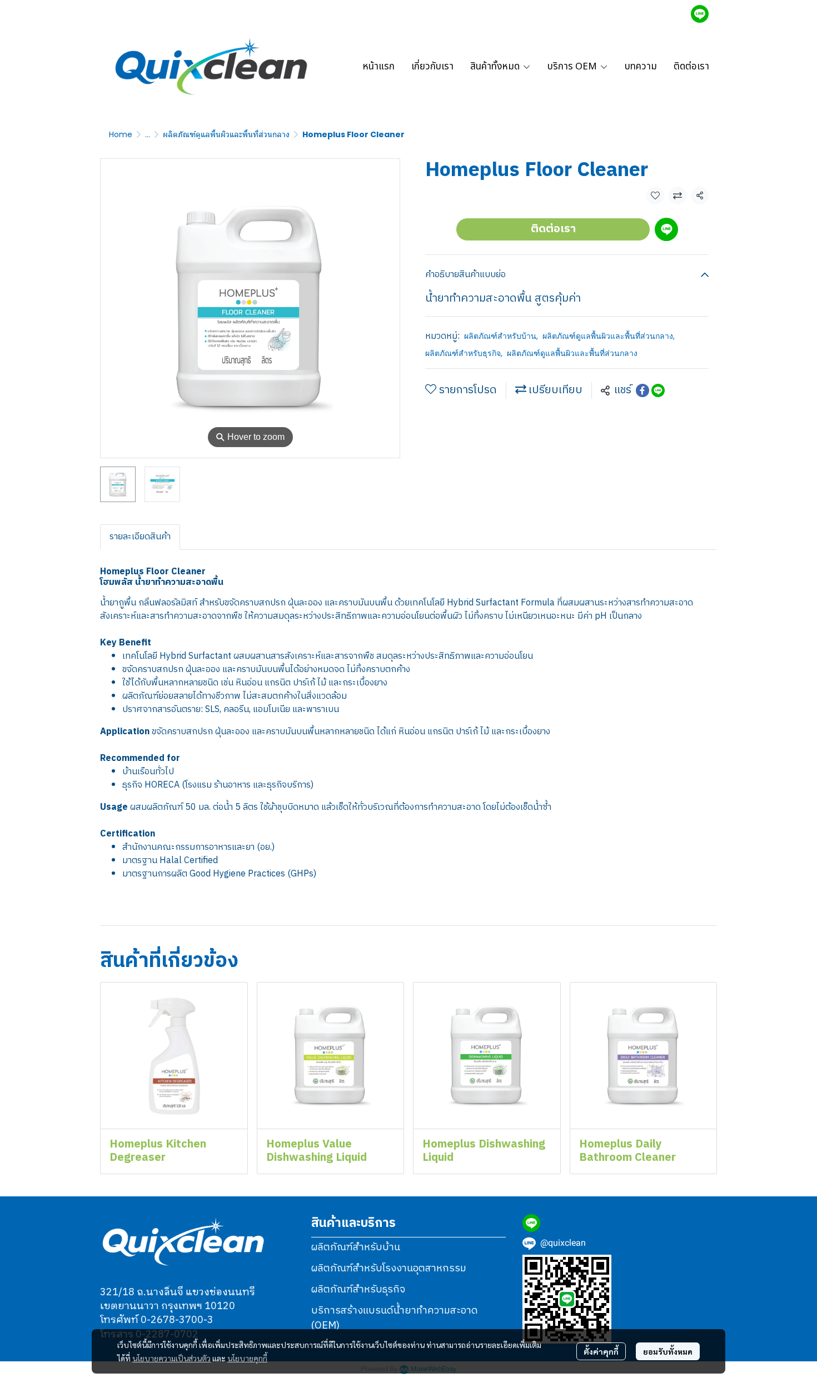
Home (120, 134)
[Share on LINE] (658, 390)
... (147, 134)
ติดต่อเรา (553, 229)
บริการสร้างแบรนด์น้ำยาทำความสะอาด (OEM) (394, 1318)
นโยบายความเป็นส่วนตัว (171, 1358)
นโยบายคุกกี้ (247, 1358)
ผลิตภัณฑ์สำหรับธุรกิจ (463, 353)
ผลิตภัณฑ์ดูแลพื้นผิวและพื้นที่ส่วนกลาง (226, 134)
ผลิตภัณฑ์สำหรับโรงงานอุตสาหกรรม (388, 1268)
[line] (700, 14)
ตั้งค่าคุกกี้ (601, 1351)
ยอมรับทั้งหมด (668, 1351)
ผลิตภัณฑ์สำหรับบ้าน (501, 336)
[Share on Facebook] (642, 390)
